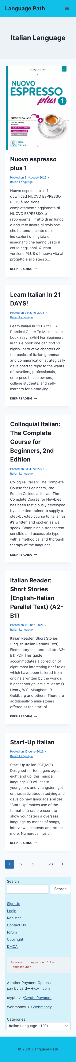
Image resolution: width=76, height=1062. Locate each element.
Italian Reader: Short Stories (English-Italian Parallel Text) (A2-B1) (36, 598)
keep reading (23, 269)
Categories (16, 1019)
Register (14, 918)
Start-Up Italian (32, 742)
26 (51, 864)
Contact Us (16, 925)
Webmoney (42, 1007)
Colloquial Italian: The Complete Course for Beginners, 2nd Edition (35, 442)
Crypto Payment (38, 998)
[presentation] (38, 108)
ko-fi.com (42, 988)
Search (13, 881)
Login (11, 911)
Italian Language (21, 182)
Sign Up (13, 904)
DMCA (12, 946)
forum (12, 932)
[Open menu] (67, 8)
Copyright (15, 939)
